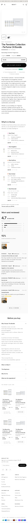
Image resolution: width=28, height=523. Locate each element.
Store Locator (18, 495)
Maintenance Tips (19, 500)
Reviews (3, 500)
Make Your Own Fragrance (20, 477)
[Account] (4, 4)
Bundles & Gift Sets (5, 486)
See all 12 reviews (14, 307)
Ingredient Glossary (5, 495)
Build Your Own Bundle (20, 479)
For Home (3, 484)
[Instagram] (6, 469)
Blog (2, 497)
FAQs (16, 497)
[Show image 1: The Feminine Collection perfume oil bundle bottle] (3, 37)
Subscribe (22, 465)
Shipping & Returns (5, 511)
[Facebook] (2, 469)
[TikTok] (10, 469)
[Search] (23, 4)
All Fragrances (4, 477)
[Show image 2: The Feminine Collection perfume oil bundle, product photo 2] (9, 37)
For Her (3, 482)
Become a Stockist (19, 506)
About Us (3, 493)
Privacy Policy (4, 506)
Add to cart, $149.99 (14, 65)
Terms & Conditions (5, 508)
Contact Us (17, 493)
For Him (3, 479)
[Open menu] (2, 4)
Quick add (20, 411)
